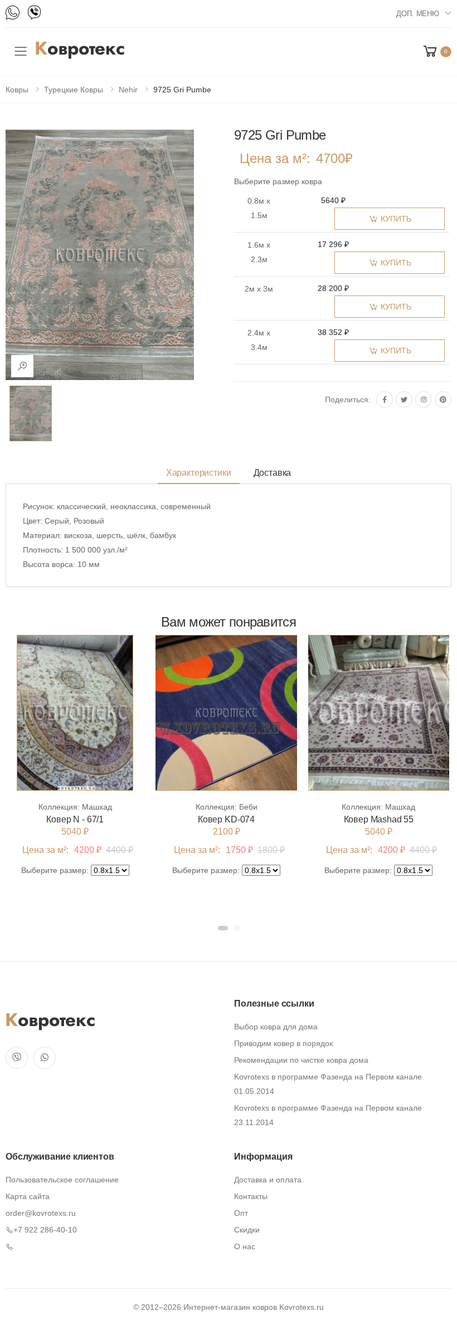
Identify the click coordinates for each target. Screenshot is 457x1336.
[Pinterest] (443, 399)
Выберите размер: (55, 870)
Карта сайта (28, 1196)
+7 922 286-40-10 (45, 1229)
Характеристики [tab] (198, 472)
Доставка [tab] (272, 472)
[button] (436, 51)
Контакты (251, 1196)
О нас (244, 1246)
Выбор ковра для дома (276, 1026)
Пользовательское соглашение (62, 1179)
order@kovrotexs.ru (41, 1213)
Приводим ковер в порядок (283, 1043)
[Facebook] (384, 399)
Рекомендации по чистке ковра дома (301, 1060)
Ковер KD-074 (226, 819)
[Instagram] (423, 399)
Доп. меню (417, 13)
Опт (241, 1213)
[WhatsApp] (13, 12)
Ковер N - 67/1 (75, 819)
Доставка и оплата (268, 1179)
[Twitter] (404, 399)
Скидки (247, 1229)
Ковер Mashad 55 (379, 819)
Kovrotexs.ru (301, 1307)
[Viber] (34, 12)
